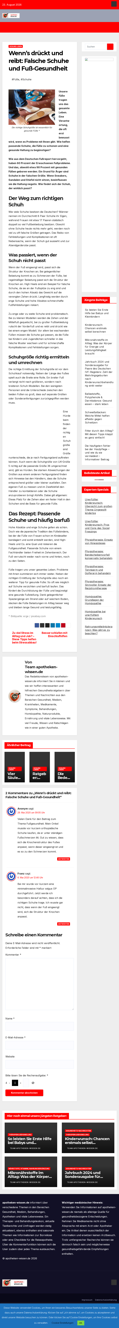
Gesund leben (15, 46)
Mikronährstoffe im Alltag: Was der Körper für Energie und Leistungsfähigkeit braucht (98, 346)
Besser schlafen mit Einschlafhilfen (54, 634)
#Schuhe (26, 79)
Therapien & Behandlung (20, 1135)
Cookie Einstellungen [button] (62, 1322)
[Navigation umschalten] (62, 27)
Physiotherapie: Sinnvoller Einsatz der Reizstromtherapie (98, 585)
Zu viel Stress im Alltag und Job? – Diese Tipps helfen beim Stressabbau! (24, 637)
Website (10, 1056)
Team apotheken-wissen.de (41, 669)
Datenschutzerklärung (106, 1300)
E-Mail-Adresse (15, 1037)
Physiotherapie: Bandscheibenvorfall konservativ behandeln (98, 555)
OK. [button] (80, 1323)
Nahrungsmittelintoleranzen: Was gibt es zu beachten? (98, 630)
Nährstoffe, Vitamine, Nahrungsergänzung (29, 1169)
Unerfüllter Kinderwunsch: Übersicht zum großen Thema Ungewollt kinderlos (98, 506)
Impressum (87, 1300)
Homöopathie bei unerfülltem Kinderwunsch (95, 615)
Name (10, 1018)
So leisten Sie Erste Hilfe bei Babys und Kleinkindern (96, 313)
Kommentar (13, 954)
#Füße (15, 79)
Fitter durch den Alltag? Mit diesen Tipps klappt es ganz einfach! (99, 434)
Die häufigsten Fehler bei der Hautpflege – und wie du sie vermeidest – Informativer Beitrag (97, 452)
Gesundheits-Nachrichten (78, 1131)
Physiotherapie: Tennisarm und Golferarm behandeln (98, 570)
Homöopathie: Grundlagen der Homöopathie (94, 600)
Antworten (63, 859)
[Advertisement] (35, 431)
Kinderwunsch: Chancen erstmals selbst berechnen (96, 328)
